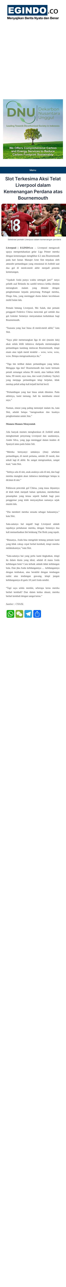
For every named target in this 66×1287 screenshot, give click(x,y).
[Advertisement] (33, 59)
